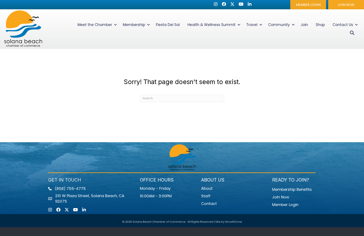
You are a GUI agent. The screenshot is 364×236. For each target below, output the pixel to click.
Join (304, 24)
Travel (251, 24)
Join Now (280, 197)
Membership (134, 24)
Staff (205, 196)
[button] (308, 4)
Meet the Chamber (95, 24)
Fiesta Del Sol (168, 24)
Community (279, 24)
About (207, 188)
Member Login (285, 204)
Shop (320, 24)
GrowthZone (233, 222)
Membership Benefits (292, 189)
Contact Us (343, 24)
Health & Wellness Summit (211, 24)
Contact (209, 203)
